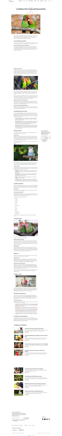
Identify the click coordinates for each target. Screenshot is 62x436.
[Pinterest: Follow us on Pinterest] (47, 419)
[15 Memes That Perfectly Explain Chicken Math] (18, 330)
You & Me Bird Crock (18, 308)
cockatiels (36, 185)
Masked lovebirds (17, 125)
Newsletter (21, 425)
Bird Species (31, 7)
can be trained (19, 288)
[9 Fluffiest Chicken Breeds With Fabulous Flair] (18, 393)
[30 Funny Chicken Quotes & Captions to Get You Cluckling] (18, 345)
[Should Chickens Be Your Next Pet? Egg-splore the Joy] (18, 385)
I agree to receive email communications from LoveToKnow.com (44, 140)
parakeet (17, 47)
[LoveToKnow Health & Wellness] (21, 429)
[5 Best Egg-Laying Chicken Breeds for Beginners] (18, 370)
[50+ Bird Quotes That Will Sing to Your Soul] (18, 378)
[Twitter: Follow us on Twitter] (45, 419)
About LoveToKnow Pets (15, 425)
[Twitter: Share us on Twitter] (29, 12)
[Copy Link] (34, 12)
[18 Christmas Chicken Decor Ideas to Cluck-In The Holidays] (18, 353)
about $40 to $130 (28, 296)
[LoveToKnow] (14, 429)
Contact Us (33, 425)
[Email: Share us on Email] (33, 12)
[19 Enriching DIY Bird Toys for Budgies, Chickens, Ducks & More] (18, 338)
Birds (29, 7)
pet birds (27, 42)
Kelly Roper (31, 10)
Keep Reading (27, 332)
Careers (30, 425)
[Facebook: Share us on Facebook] (27, 12)
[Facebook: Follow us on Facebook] (43, 419)
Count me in (26, 418)
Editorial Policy (26, 425)
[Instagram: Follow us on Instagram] (49, 419)
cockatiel (20, 47)
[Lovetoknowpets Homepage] (11, 1)
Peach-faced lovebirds (18, 121)
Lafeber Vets (21, 185)
